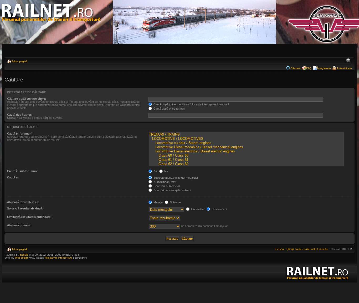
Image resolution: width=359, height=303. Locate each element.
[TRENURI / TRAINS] (246, 134)
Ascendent (197, 209)
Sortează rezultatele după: (25, 208)
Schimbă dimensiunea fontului (348, 60)
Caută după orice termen (169, 108)
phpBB (24, 254)
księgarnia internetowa (58, 257)
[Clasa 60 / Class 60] (246, 155)
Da (155, 171)
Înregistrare (324, 68)
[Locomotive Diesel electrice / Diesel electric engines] (246, 151)
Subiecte (175, 202)
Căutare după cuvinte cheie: (26, 98)
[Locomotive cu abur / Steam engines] (246, 143)
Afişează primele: (19, 225)
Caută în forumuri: (20, 133)
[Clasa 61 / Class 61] (246, 160)
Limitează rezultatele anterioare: (29, 216)
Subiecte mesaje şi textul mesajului (175, 177)
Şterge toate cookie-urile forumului (307, 249)
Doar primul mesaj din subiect (172, 190)
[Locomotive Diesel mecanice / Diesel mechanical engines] (246, 147)
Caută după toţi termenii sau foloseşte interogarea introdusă (191, 104)
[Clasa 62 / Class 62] (246, 164)
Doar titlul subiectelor (166, 186)
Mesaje (158, 202)
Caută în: (13, 177)
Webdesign (22, 257)
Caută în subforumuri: (22, 171)
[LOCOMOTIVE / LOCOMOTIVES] (246, 139)
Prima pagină (20, 61)
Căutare (295, 68)
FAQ (308, 68)
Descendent (219, 209)
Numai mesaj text (164, 181)
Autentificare (344, 68)
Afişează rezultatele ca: (23, 202)
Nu (165, 171)
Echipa (279, 249)
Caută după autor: (19, 114)
